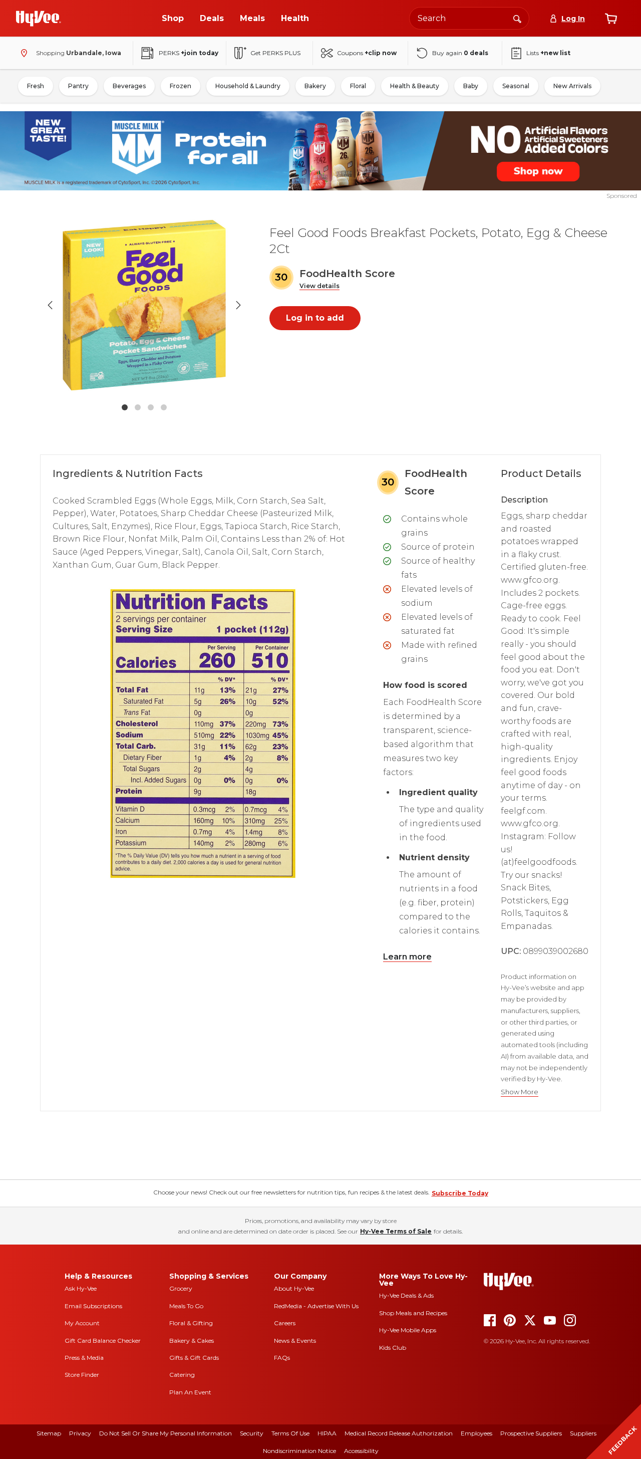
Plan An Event (190, 1392)
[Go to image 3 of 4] (150, 407)
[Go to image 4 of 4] (163, 407)
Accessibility (361, 1450)
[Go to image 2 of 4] (137, 407)
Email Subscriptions (93, 1306)
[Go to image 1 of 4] (124, 407)
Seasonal (515, 86)
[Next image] (238, 305)
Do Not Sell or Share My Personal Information (165, 1433)
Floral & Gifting (191, 1323)
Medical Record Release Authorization (399, 1433)
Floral (358, 86)
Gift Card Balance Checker (103, 1340)
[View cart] (611, 19)
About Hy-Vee (294, 1288)
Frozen (180, 86)
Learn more (407, 956)
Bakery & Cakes (191, 1340)
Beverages (129, 86)
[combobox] (469, 18)
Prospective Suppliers (531, 1433)
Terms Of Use (290, 1433)
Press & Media (84, 1357)
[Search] (517, 18)
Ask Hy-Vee (81, 1288)
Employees (476, 1433)
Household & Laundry (247, 86)
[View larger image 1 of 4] (144, 305)
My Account (82, 1323)
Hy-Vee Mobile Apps (407, 1330)
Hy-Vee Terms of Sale (396, 1231)
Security (251, 1433)
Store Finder (82, 1374)
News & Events (295, 1340)
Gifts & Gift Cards (194, 1357)
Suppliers (583, 1433)
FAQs (282, 1357)
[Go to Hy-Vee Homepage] (38, 19)
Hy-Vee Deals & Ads (406, 1295)
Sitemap (49, 1433)
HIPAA (327, 1433)
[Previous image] (50, 305)
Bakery (315, 86)
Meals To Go (186, 1306)
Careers (284, 1323)
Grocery (180, 1288)
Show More (519, 1092)
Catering (182, 1374)
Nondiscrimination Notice (299, 1450)
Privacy (80, 1433)
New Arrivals (572, 86)
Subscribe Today (460, 1193)
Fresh (35, 86)
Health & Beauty (414, 86)
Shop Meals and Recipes (413, 1313)
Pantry (78, 86)
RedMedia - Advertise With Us (316, 1306)
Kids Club (392, 1347)
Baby (470, 86)
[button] (319, 286)
